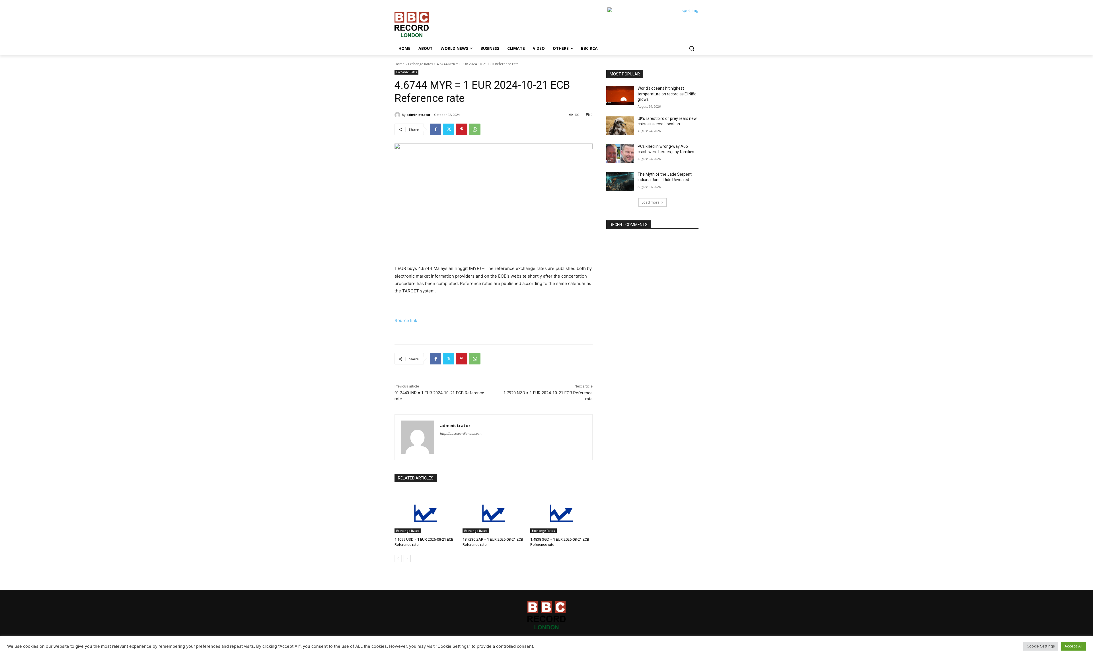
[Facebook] (435, 129)
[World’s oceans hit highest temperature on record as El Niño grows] (620, 95)
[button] (691, 48)
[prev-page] (398, 558)
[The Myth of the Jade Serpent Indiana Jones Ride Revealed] (620, 181)
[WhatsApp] (474, 129)
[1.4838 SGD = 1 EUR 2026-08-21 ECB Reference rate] (561, 511)
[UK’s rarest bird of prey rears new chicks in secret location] (620, 125)
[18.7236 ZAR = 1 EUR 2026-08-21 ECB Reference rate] (494, 511)
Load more (651, 202)
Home (399, 64)
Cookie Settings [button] (1041, 646)
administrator (418, 114)
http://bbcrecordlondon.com (461, 434)
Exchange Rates (420, 64)
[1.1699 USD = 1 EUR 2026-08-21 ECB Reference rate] (426, 511)
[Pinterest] (461, 129)
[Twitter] (448, 129)
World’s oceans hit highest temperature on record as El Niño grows (667, 94)
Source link (406, 320)
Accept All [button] (1073, 646)
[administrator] (398, 115)
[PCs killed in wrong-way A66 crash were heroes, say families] (620, 153)
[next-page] (407, 558)
